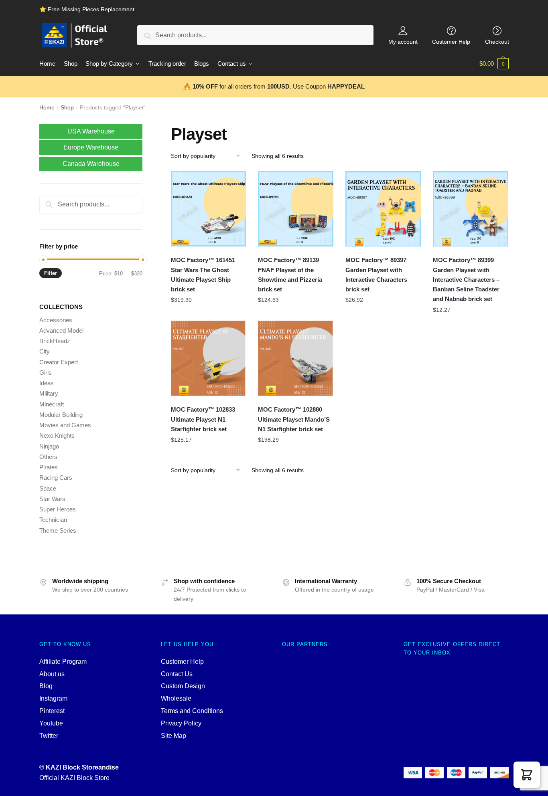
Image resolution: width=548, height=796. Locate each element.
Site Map (173, 735)
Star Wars (52, 498)
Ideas (46, 383)
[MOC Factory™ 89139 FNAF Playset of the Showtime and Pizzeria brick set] (295, 208)
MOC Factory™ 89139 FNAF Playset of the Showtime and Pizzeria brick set (290, 275)
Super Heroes (57, 509)
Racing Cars (55, 477)
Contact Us (177, 674)
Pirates (48, 467)
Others (48, 456)
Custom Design (183, 686)
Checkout (497, 41)
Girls (45, 372)
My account (403, 41)
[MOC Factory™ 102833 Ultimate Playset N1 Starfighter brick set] (208, 358)
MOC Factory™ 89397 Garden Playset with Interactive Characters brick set (376, 275)
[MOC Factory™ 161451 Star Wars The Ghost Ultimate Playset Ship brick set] (208, 208)
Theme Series (57, 530)
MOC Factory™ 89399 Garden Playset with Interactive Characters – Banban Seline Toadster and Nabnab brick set (466, 279)
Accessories (55, 320)
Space (47, 488)
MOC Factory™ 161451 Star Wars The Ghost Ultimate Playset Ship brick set (203, 275)
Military (48, 393)
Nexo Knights (57, 435)
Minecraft (51, 404)
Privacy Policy (181, 723)
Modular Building (61, 414)
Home (47, 107)
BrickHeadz (54, 340)
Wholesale (176, 698)
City (44, 351)
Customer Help (451, 41)
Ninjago (49, 446)
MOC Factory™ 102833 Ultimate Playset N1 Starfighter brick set (203, 419)
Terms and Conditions (192, 710)
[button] (526, 775)
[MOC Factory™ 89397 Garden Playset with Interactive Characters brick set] (383, 208)
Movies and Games (65, 425)
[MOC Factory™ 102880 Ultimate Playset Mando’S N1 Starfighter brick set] (295, 358)
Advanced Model (61, 330)
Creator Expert (58, 362)
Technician (53, 519)
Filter (50, 273)
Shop (67, 107)
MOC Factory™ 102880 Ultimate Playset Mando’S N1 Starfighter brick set (294, 419)
